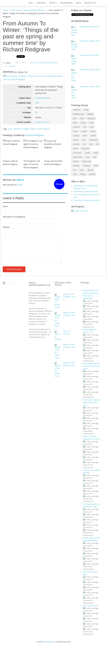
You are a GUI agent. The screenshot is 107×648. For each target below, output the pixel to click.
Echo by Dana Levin (90, 605)
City (85, 127)
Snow (82, 170)
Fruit (83, 140)
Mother (76, 161)
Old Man (76, 166)
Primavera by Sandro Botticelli (85, 191)
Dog (91, 127)
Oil (36, 112)
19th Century (16, 10)
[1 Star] (4, 72)
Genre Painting (29, 10)
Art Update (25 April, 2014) (90, 69)
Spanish (90, 170)
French (75, 140)
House (87, 153)
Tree (75, 174)
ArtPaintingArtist (13, 3)
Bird (74, 118)
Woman (92, 174)
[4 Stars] (10, 72)
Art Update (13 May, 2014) (90, 41)
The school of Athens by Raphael (87, 200)
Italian (96, 153)
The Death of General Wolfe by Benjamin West (91, 402)
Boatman (18, 129)
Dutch (75, 131)
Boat (10, 129)
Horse (75, 148)
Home (5, 10)
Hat (91, 144)
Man (33, 129)
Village (83, 174)
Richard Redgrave (42, 98)
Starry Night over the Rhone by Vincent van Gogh (91, 366)
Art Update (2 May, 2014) (89, 55)
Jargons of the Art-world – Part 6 (69, 347)
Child (92, 123)
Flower (93, 135)
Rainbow (46, 129)
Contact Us (90, 3)
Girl (84, 144)
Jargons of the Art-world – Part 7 (69, 315)
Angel (86, 110)
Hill (97, 144)
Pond (38, 129)
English (26, 129)
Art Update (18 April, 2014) (90, 86)
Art (31, 3)
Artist (53, 3)
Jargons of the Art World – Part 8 (69, 296)
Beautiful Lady (78, 114)
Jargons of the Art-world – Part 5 (69, 365)
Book (75, 123)
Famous (76, 135)
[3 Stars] (8, 72)
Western (41, 10)
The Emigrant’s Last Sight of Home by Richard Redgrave (31, 164)
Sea (74, 170)
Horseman (77, 153)
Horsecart (85, 148)
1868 (37, 103)
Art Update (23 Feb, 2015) (89, 26)
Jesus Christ (77, 157)
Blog (78, 3)
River (96, 166)
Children (76, 127)
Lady (87, 157)
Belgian (90, 114)
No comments (10, 66)
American (76, 110)
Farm (85, 135)
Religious (87, 166)
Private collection (42, 122)
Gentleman (93, 140)
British (83, 123)
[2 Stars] (6, 72)
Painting (42, 3)
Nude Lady (87, 161)
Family (93, 131)
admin (8, 62)
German (76, 144)
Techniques (66, 3)
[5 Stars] (12, 72)
